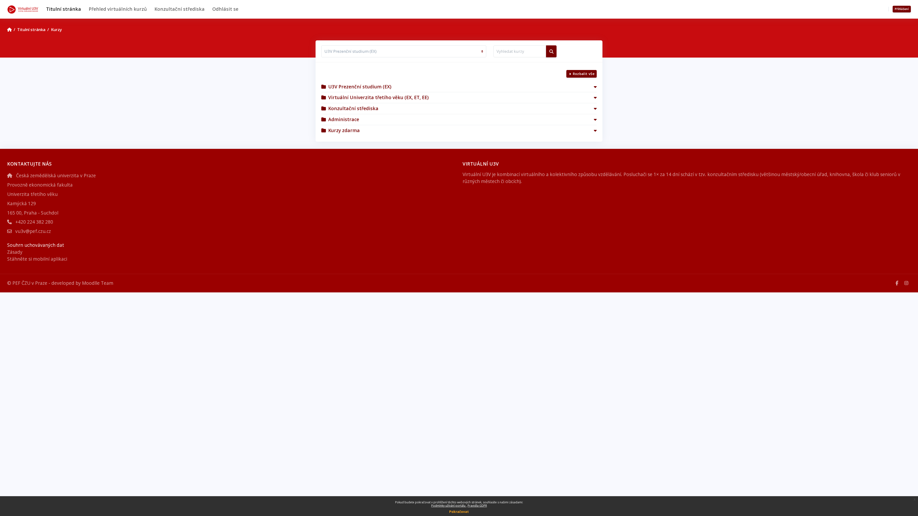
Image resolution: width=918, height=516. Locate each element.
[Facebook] (897, 283)
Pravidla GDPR (477, 506)
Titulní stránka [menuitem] (63, 9)
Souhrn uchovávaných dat (35, 245)
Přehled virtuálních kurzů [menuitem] (118, 9)
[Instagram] (906, 283)
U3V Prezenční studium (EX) (359, 86)
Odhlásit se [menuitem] (225, 9)
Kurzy (56, 29)
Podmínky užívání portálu (448, 506)
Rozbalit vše (584, 73)
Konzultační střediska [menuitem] (179, 9)
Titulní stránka (31, 29)
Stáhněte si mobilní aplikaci (37, 259)
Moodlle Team (97, 283)
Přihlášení (902, 9)
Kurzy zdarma (344, 130)
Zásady (14, 252)
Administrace (343, 119)
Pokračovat (459, 511)
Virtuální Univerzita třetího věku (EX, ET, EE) (378, 97)
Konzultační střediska (353, 108)
